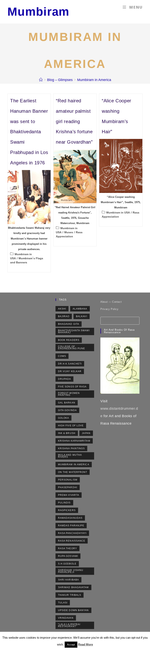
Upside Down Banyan (73, 610)
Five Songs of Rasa (72, 386)
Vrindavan (65, 618)
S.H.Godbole (67, 563)
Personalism (67, 479)
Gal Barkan (66, 402)
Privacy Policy (109, 309)
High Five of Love (71, 425)
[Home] (41, 80)
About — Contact (111, 301)
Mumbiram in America (94, 80)
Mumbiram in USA (118, 212)
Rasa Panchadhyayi (72, 533)
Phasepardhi (67, 487)
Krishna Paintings (71, 448)
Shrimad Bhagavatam (73, 587)
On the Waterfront (72, 472)
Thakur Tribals (69, 595)
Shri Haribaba (68, 579)
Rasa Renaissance (71, 540)
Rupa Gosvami (68, 556)
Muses (68, 232)
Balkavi (81, 316)
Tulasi (63, 602)
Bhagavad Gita (68, 324)
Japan (86, 433)
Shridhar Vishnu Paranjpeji (70, 571)
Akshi (62, 308)
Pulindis (64, 502)
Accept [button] (71, 644)
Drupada (64, 379)
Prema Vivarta (68, 495)
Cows (62, 356)
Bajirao (64, 316)
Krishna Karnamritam (74, 440)
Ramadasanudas (70, 518)
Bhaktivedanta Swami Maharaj (74, 331)
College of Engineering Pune (71, 347)
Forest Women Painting (69, 394)
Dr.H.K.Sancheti (70, 363)
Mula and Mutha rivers (70, 456)
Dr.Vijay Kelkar (70, 371)
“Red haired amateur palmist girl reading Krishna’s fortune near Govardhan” (74, 121)
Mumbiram (38, 11)
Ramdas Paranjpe (71, 525)
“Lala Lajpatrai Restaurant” (69, 625)
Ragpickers (67, 510)
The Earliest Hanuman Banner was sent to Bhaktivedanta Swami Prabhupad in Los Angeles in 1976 (29, 131)
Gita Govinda (67, 410)
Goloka (63, 418)
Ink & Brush (66, 433)
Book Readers (68, 340)
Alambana (80, 308)
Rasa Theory (67, 548)
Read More (85, 644)
